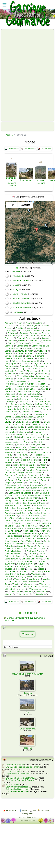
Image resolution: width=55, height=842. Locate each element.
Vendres (46, 579)
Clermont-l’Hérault (25, 358)
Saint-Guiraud (23, 510)
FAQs (34, 810)
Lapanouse (24, 414)
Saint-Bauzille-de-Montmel (28, 495)
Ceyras (8, 356)
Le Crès (24, 424)
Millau (40, 445)
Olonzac (8, 467)
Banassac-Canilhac (29, 333)
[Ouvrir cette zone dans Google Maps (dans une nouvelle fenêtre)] (10, 262)
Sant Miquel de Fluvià (15, 554)
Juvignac (39, 391)
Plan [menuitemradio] (11, 204)
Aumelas (38, 330)
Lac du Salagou (41, 409)
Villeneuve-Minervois (22, 307)
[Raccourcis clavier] (16, 263)
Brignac (11, 341)
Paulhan (18, 470)
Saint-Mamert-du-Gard (24, 523)
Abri (27, 712)
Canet (26, 348)
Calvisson (23, 343)
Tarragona (38, 566)
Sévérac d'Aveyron (25, 561)
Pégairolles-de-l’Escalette (30, 472)
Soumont (9, 566)
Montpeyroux (23, 455)
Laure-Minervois (20, 294)
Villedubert (18, 276)
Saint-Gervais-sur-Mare (22, 508)
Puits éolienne (12, 784)
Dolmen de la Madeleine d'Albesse (11, 182)
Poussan (19, 483)
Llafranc (31, 434)
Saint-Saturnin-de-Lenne (33, 538)
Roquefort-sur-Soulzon (18, 490)
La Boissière (22, 399)
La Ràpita (27, 404)
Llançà (42, 434)
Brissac (21, 341)
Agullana (9, 323)
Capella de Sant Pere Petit (18, 773)
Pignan (19, 477)
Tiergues (20, 569)
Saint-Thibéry (11, 541)
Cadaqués (46, 341)
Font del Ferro (12, 771)
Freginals (37, 381)
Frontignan (10, 384)
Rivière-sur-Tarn (37, 485)
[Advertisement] (13, 75)
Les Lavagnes (40, 429)
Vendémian (34, 579)
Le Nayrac (36, 424)
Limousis (18, 312)
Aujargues (26, 330)
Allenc (39, 323)
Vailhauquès (37, 574)
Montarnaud (34, 450)
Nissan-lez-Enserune (35, 462)
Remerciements (12, 810)
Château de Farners (15, 765)
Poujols (8, 483)
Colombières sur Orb (31, 361)
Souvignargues (23, 566)
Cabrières (32, 341)
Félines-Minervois (25, 376)
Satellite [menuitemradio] (25, 204)
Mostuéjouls (20, 457)
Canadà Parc (14, 348)
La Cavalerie (24, 401)
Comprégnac (11, 363)
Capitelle (27, 693)
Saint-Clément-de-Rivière (27, 498)
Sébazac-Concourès (31, 559)
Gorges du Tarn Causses (26, 389)
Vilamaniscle (30, 584)
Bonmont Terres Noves (27, 338)
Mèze (31, 445)
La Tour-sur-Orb (25, 407)
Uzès (32, 571)
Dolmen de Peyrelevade (17, 791)
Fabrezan (9, 376)
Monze (8, 457)
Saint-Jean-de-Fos (24, 513)
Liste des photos (30, 149)
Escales (11, 374)
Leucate (8, 434)
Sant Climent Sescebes (35, 548)
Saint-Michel (14, 531)
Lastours (19, 417)
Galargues (43, 384)
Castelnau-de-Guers (24, 351)
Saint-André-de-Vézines (20, 493)
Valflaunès (10, 576)
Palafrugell (21, 467)
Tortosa (40, 569)
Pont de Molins (45, 477)
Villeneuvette (15, 592)
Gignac (8, 389)
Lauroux (8, 422)
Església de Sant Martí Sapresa (20, 780)
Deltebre (9, 368)
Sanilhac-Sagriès (12, 548)
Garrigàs (9, 386)
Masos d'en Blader (38, 439)
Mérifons (21, 445)
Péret (44, 475)
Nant (44, 460)
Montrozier (37, 455)
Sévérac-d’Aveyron (26, 564)
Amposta (23, 325)
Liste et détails (13, 149)
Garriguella (21, 386)
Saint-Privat (30, 536)
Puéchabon (33, 483)
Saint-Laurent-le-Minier (29, 521)
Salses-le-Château (26, 546)
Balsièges (12, 333)
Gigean (43, 386)
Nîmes (18, 462)
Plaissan (31, 477)
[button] (46, 225)
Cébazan (9, 353)
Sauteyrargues (11, 559)
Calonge (12, 343)
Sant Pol (32, 554)
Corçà (35, 363)
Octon (43, 465)
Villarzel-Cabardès (21, 298)
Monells (8, 447)
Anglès (35, 325)
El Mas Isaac (33, 371)
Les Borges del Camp (38, 427)
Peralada (20, 475)
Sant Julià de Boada (14, 551)
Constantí (24, 363)
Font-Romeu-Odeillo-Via (37, 379)
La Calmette (37, 399)
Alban (19, 323)
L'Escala (22, 394)
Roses (35, 490)
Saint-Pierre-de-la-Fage (30, 533)
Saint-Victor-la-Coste (30, 541)
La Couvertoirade (42, 401)
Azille (48, 330)
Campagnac (22, 346)
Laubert (30, 417)
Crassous (40, 366)
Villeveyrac (41, 592)
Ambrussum (10, 325)
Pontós (11, 480)
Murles (32, 457)
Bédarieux (12, 336)
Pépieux (8, 475)
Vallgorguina (24, 576)
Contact (25, 810)
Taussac (8, 569)
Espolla (22, 374)
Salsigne (42, 546)
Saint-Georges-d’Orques (34, 503)
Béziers (44, 336)
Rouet (45, 490)
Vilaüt (14, 587)
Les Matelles (10, 432)
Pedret (29, 470)
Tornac (30, 569)
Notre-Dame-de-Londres (25, 465)
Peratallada (33, 475)
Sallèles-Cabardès (21, 303)
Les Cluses (10, 429)
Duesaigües (21, 368)
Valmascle (38, 576)
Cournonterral (26, 366)
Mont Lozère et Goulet (26, 447)
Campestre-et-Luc (40, 346)
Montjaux (9, 455)
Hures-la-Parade (23, 391)
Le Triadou (19, 427)
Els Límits (46, 371)
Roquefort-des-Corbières (39, 488)
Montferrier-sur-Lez (39, 452)
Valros (8, 579)
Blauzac (8, 338)
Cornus (45, 363)
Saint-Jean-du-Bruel (30, 516)
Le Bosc (47, 422)
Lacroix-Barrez (11, 412)
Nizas (7, 465)
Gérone (33, 386)
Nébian (8, 462)
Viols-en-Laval (23, 594)
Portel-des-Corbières (27, 480)
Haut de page (28, 613)
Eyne (31, 374)
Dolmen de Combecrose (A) (18, 787)
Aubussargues (11, 330)
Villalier (16, 285)
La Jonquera (13, 404)
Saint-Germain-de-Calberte (17, 505)
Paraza (8, 470)
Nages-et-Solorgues (29, 460)
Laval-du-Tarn (22, 422)
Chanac (18, 356)
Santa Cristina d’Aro (35, 556)
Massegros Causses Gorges (17, 442)
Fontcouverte (23, 381)
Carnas (8, 351)
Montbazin (21, 452)
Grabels (8, 391)
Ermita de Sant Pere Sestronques (21, 778)
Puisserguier (10, 485)
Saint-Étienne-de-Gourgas (27, 500)
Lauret (39, 419)
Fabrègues (42, 374)
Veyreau (33, 581)
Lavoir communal (28, 729)
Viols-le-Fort (39, 594)
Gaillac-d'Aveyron (26, 384)
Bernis (33, 336)
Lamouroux (10, 414)
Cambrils (9, 346)
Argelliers (20, 328)
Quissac (23, 485)
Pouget (44, 480)
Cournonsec (10, 366)
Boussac (46, 338)
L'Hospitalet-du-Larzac (15, 396)
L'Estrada (34, 394)
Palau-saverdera (37, 467)
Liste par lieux (46, 149)
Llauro (8, 437)
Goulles (44, 389)
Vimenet (9, 594)
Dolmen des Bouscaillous (17, 789)
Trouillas (22, 571)
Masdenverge (20, 439)
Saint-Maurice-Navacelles (39, 528)
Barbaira (16, 271)
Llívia (16, 437)
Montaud (9, 452)
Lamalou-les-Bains (30, 412)
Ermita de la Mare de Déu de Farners (23, 767)
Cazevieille (42, 351)
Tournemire (10, 571)
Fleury (19, 379)
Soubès (41, 564)
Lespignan (37, 432)
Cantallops (38, 348)
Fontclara (9, 381)
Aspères (32, 328)
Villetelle (28, 592)
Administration (46, 810)
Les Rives (24, 432)
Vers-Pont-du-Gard (17, 581)
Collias (15, 361)
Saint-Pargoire (30, 531)
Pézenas (9, 477)
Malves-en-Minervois (22, 280)
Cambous (36, 343)
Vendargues (19, 579)
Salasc (30, 543)
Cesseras (40, 353)
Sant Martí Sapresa (35, 551)
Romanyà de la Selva (14, 488)
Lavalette (36, 422)
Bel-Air (24, 336)
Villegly (16, 289)
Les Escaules (24, 429)
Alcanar (29, 323)
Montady (21, 450)
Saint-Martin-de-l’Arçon (30, 526)
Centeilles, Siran (25, 353)
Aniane (44, 325)
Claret (28, 356)
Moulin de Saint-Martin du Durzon (27, 674)
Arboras (8, 328)
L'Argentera (10, 394)
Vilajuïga (16, 584)
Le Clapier (12, 424)
